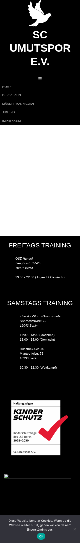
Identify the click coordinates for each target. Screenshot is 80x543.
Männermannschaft (19, 104)
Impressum (11, 121)
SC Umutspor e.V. (40, 48)
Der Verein (11, 95)
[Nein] (74, 529)
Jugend (8, 112)
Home (7, 87)
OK (41, 536)
